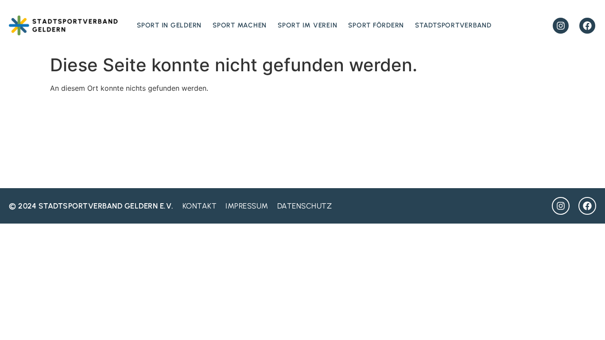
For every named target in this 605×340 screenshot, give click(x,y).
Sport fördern (376, 25)
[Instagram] (561, 26)
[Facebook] (587, 26)
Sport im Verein (307, 25)
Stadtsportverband (453, 25)
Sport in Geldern (169, 25)
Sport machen (240, 25)
